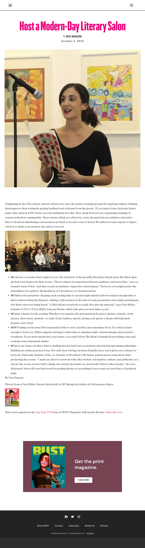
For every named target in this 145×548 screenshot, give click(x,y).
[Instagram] (79, 517)
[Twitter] (72, 517)
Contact (59, 525)
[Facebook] (66, 517)
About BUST (43, 525)
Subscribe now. (114, 412)
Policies (104, 525)
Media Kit (90, 525)
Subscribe (74, 525)
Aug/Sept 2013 (43, 412)
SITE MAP (90, 533)
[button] (10, 5)
